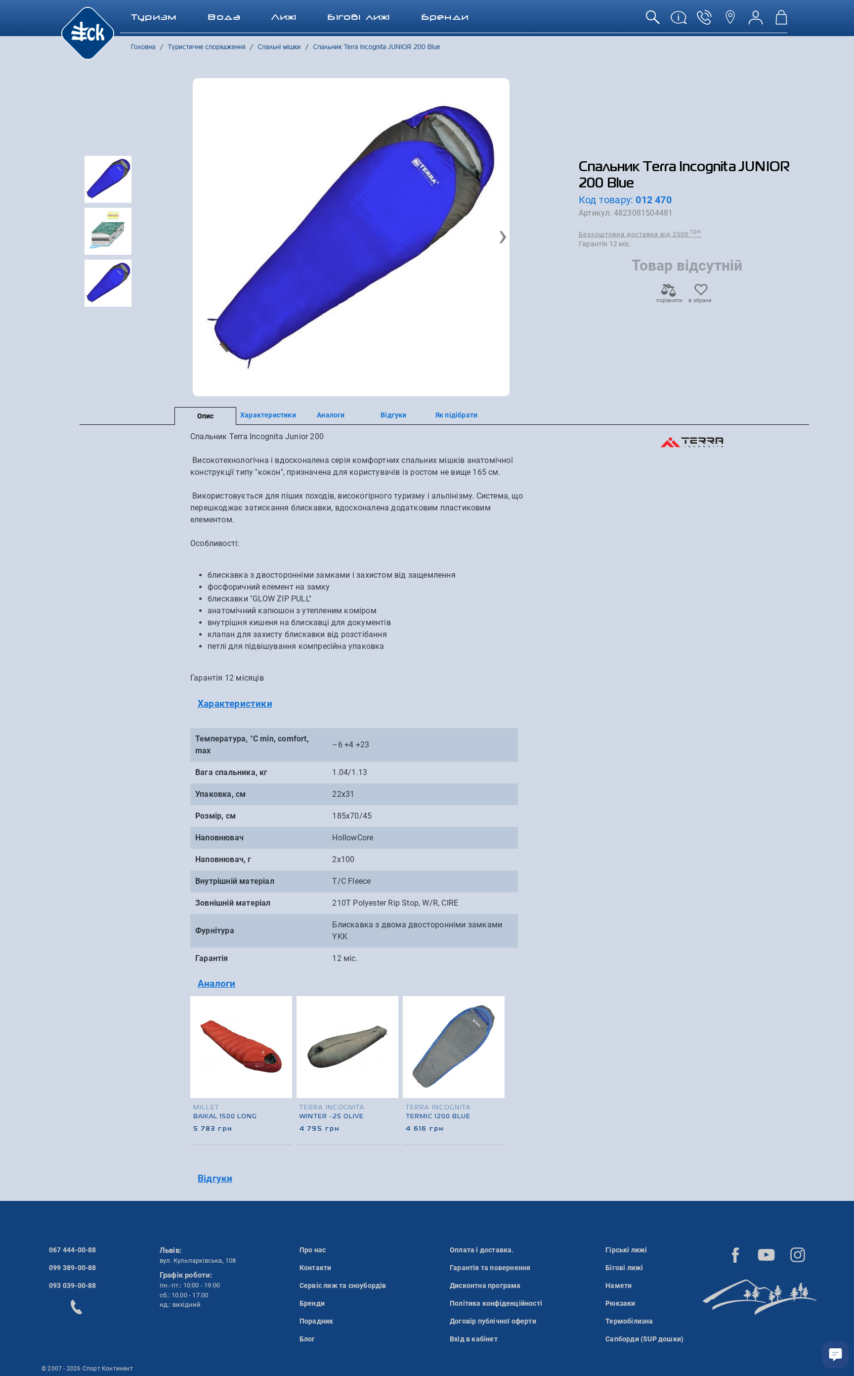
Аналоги (330, 415)
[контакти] (730, 21)
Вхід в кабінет (474, 1339)
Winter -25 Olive (331, 1116)
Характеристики (268, 415)
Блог (307, 1339)
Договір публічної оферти (493, 1321)
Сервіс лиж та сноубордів (342, 1285)
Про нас (312, 1250)
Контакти (315, 1268)
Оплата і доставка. (482, 1250)
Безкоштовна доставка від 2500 (640, 233)
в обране (700, 300)
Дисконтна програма (485, 1285)
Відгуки (393, 415)
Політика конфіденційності (496, 1303)
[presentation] (498, 1057)
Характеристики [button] (235, 703)
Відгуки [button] (215, 1178)
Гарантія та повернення (490, 1268)
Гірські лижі (626, 1250)
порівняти (668, 300)
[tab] (359, 704)
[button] (503, 237)
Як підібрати (456, 415)
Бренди (312, 1303)
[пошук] (653, 21)
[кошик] (781, 21)
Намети (618, 1285)
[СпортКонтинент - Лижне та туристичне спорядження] (88, 33)
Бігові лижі (624, 1268)
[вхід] (756, 21)
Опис (205, 416)
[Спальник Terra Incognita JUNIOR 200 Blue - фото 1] (351, 237)
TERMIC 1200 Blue (438, 1116)
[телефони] (704, 21)
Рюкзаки (620, 1303)
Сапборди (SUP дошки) (644, 1339)
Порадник (316, 1321)
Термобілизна (629, 1321)
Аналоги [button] (216, 983)
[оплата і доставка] (678, 21)
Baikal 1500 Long (225, 1116)
